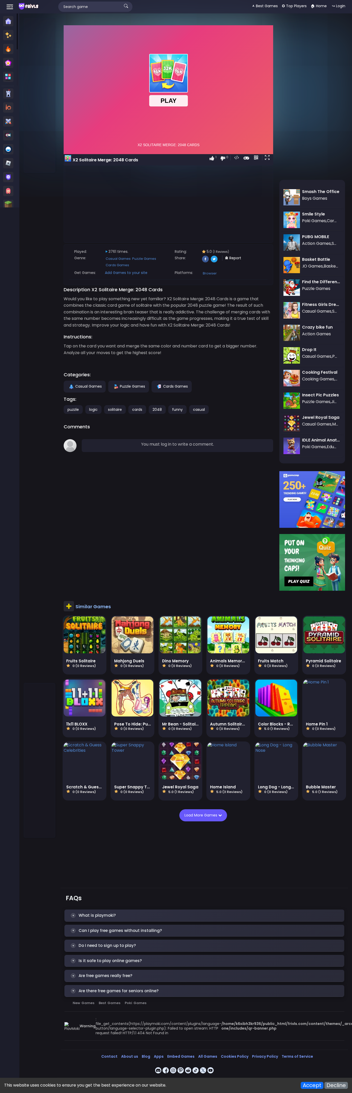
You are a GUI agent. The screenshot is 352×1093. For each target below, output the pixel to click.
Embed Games (181, 1056)
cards (137, 409)
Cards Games (117, 265)
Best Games (109, 1002)
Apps (159, 1056)
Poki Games (135, 1002)
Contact (109, 1056)
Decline (336, 1085)
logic (93, 409)
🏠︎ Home (319, 6)
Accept (312, 1085)
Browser (210, 273)
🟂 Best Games (265, 6)
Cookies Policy (234, 1056)
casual (199, 409)
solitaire (115, 409)
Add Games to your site (126, 272)
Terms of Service (297, 1056)
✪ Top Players (294, 6)
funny (177, 409)
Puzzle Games (144, 258)
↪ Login (338, 6)
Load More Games (203, 815)
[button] (268, 158)
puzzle (73, 409)
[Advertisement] (39, 95)
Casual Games (118, 258)
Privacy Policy (265, 1056)
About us (129, 1056)
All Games (207, 1056)
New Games (83, 1002)
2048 (157, 409)
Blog (146, 1056)
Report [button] (234, 258)
